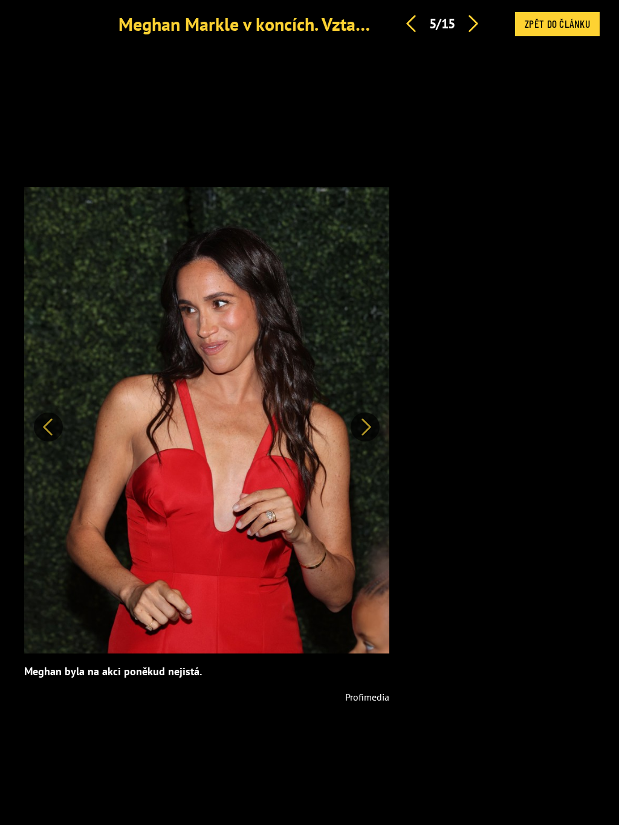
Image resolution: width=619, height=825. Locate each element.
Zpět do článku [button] (557, 23)
